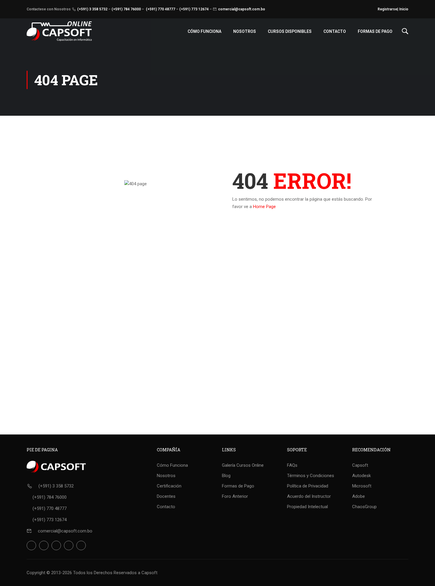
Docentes (166, 496)
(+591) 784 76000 (126, 9)
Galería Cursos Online (243, 465)
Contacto (334, 31)
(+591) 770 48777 (160, 9)
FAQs (292, 465)
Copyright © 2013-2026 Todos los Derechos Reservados (82, 572)
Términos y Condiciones (310, 475)
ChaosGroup (364, 506)
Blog (226, 475)
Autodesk (361, 475)
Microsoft (361, 486)
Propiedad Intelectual (307, 506)
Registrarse (387, 9)
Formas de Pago (375, 31)
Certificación (169, 486)
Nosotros (244, 31)
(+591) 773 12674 (194, 9)
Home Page (264, 206)
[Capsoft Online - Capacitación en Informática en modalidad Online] (59, 31)
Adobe (358, 496)
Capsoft (360, 465)
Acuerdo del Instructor (309, 496)
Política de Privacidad (307, 486)
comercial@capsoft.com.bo (241, 9)
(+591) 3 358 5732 (92, 9)
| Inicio (402, 9)
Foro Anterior (235, 496)
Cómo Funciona (204, 31)
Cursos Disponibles (290, 31)
